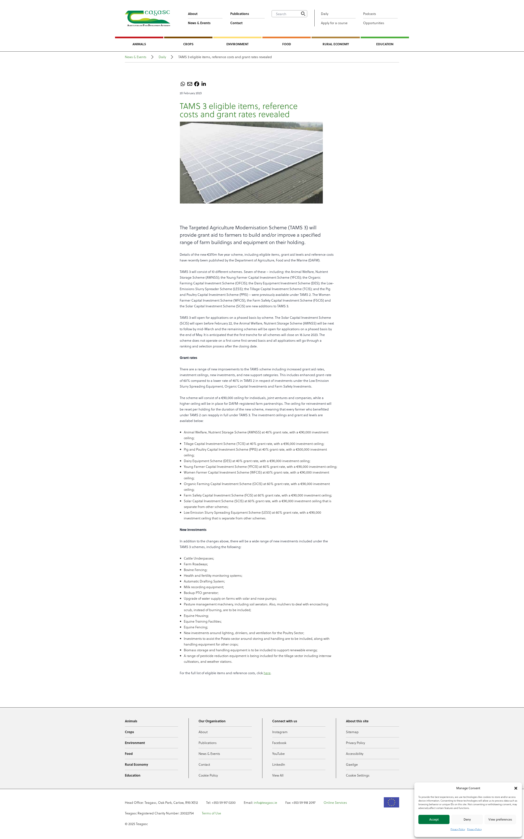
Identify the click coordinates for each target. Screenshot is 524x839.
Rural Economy (336, 44)
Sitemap (352, 731)
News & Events (199, 22)
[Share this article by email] (190, 84)
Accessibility (354, 753)
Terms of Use (211, 813)
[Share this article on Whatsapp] (183, 84)
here (267, 673)
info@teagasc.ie (265, 802)
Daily (324, 13)
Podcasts (369, 13)
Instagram (280, 731)
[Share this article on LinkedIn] (204, 84)
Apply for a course (334, 22)
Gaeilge (352, 764)
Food (286, 44)
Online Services (335, 802)
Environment (237, 44)
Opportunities (373, 22)
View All (277, 775)
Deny (467, 819)
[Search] (303, 13)
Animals (139, 44)
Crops (188, 44)
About (193, 13)
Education (384, 44)
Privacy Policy (458, 829)
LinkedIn (278, 764)
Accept (434, 819)
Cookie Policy (208, 775)
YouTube (278, 753)
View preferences (500, 819)
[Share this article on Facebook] (197, 84)
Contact (236, 22)
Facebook (279, 742)
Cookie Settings (357, 775)
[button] (516, 788)
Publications (239, 13)
